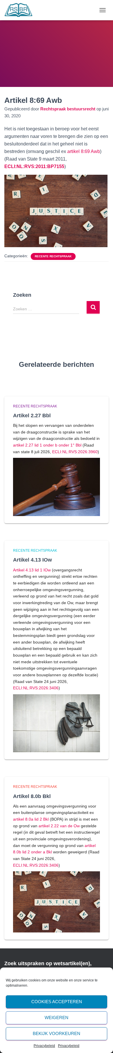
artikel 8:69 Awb (83, 151)
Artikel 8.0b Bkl (32, 796)
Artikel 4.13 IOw (32, 560)
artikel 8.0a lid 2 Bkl (31, 819)
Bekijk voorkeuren (56, 1033)
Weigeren (56, 1017)
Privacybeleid (44, 1046)
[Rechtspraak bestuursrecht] (20, 10)
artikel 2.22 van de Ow (59, 826)
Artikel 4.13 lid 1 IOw (32, 570)
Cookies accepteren (56, 1001)
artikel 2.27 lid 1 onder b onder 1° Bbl (47, 445)
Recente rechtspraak (53, 256)
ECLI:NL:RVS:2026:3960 (75, 451)
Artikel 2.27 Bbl (32, 415)
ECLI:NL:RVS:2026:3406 (36, 688)
